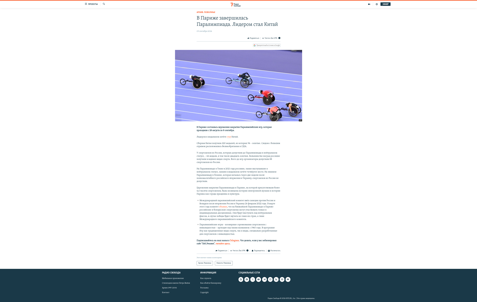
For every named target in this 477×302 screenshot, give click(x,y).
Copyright (204, 293)
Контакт (165, 293)
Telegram (234, 241)
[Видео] (369, 4)
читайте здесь (223, 244)
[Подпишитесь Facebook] (246, 279)
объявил (223, 207)
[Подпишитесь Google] (240, 279)
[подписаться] (288, 279)
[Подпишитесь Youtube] (258, 279)
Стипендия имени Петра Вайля (176, 283)
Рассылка (204, 288)
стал (229, 137)
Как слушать (205, 278)
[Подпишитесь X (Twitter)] (252, 279)
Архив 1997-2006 (169, 288)
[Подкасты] (282, 279)
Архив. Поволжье (206, 12)
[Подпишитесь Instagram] (270, 279)
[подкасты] (376, 4)
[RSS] (276, 279)
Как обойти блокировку (210, 283)
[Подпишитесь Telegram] (264, 279)
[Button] (253, 38)
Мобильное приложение (173, 278)
